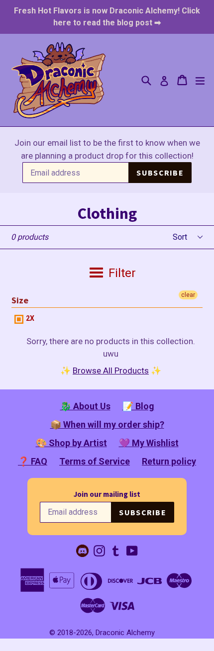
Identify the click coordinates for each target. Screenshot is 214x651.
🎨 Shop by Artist (71, 443)
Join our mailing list (107, 494)
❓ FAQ (32, 461)
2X (29, 318)
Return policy (169, 461)
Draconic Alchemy (125, 632)
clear (188, 294)
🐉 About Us (85, 406)
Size (19, 300)
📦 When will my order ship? (107, 424)
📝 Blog (138, 406)
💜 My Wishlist (149, 443)
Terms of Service (94, 461)
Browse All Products (111, 370)
